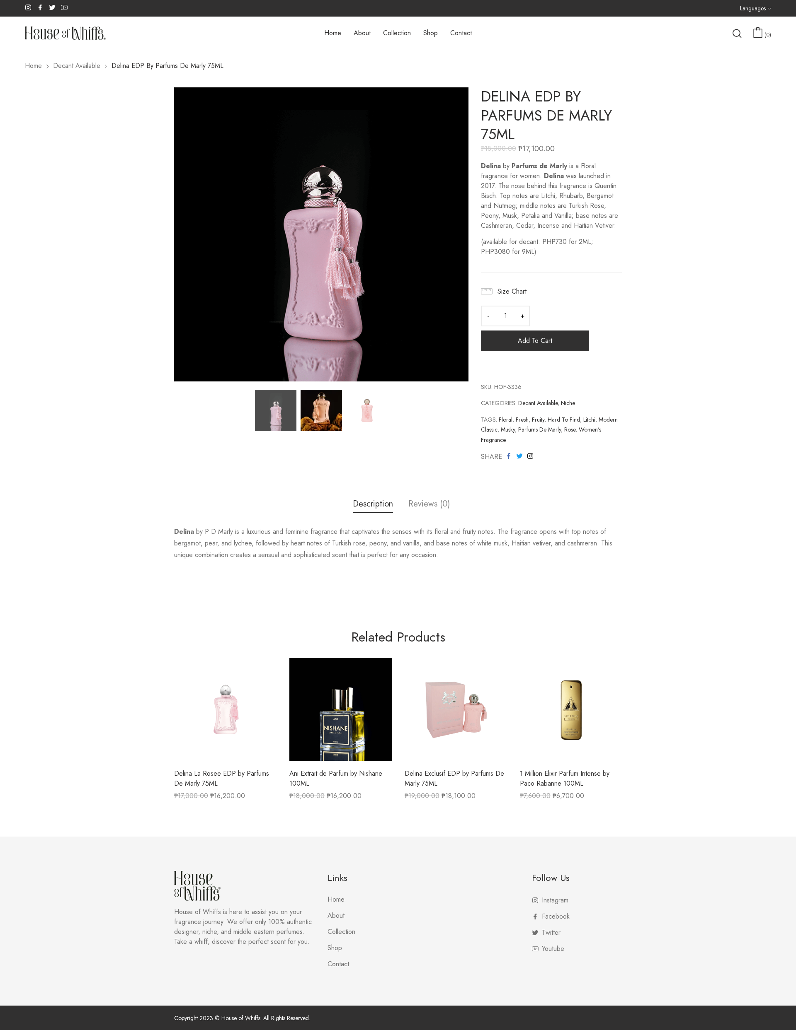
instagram (28, 7)
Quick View (225, 755)
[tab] (373, 505)
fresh (522, 419)
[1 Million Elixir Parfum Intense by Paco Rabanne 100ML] (571, 709)
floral (505, 419)
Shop (335, 948)
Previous (180, 234)
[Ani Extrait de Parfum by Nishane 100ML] (340, 709)
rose (569, 429)
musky (508, 429)
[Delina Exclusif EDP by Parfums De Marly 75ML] (456, 709)
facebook (40, 7)
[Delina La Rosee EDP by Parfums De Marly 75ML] (225, 709)
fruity (538, 419)
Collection (341, 931)
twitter (52, 7)
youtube (64, 7)
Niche (568, 403)
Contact (338, 964)
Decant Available (538, 403)
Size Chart (512, 291)
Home (336, 899)
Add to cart (535, 340)
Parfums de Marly (539, 429)
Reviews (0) (429, 504)
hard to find (564, 419)
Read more (536, 798)
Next (462, 234)
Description (373, 504)
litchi (589, 419)
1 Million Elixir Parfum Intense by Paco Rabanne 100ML (564, 778)
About (336, 915)
